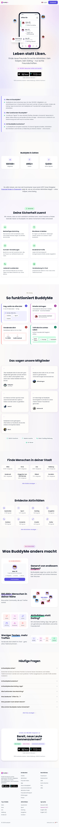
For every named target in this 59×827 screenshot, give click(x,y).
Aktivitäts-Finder (25, 790)
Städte (23, 776)
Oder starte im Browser (29, 78)
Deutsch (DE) (44, 805)
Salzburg (3, 812)
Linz (2, 810)
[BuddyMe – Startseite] (5, 2)
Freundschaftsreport (26, 793)
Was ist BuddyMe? (26, 785)
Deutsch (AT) (44, 807)
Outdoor (23, 815)
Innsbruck (3, 815)
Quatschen (24, 805)
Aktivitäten (24, 778)
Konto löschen (44, 783)
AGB (42, 780)
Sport (22, 807)
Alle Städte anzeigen (28, 483)
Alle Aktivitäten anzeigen (28, 529)
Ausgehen (23, 812)
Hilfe (42, 788)
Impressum (44, 776)
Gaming (23, 810)
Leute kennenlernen (26, 788)
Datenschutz (44, 778)
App (22, 783)
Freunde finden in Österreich (11, 189)
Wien (2, 805)
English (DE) (44, 810)
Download (53, 2)
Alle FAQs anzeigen (28, 713)
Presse (22, 797)
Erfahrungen (24, 795)
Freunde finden (25, 780)
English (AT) (44, 812)
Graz (2, 807)
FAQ (42, 785)
